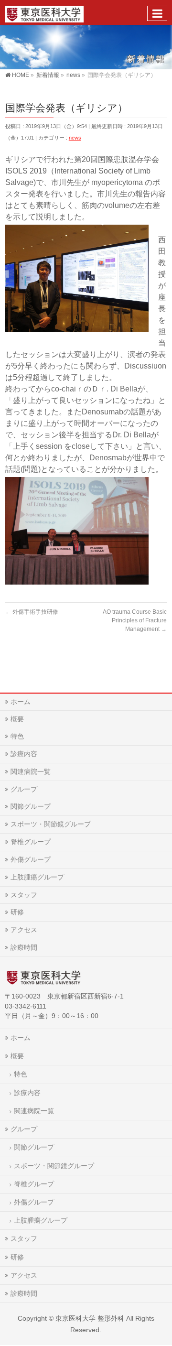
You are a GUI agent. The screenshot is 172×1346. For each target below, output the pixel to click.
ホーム (21, 702)
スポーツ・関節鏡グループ (51, 824)
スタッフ (24, 895)
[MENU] (157, 13)
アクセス (24, 930)
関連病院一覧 (31, 771)
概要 (17, 719)
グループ (24, 789)
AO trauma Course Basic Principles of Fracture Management (135, 620)
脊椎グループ (31, 842)
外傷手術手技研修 (31, 611)
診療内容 (24, 754)
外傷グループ (31, 859)
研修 (17, 912)
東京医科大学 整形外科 (89, 1318)
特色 (17, 736)
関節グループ (31, 806)
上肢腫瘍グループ (37, 877)
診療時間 (24, 947)
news (75, 138)
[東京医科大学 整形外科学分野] (44, 12)
